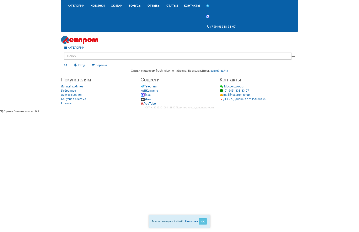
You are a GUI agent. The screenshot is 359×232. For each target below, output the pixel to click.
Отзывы (66, 103)
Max (148, 94)
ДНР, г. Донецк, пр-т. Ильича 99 (244, 99)
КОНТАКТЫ (192, 5)
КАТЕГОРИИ (76, 5)
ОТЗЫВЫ (154, 5)
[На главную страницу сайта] (179, 40)
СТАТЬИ (172, 5)
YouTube (150, 103)
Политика (191, 221)
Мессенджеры (233, 86)
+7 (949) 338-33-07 (223, 26)
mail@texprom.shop (236, 94)
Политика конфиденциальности (195, 107)
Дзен (148, 99)
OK (203, 221)
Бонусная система (73, 99)
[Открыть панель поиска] (65, 64)
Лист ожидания (71, 94)
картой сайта (219, 70)
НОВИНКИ (98, 5)
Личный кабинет (72, 86)
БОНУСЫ (135, 5)
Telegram (150, 86)
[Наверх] (1, 115)
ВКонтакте (151, 90)
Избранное (68, 90)
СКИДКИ (116, 5)
